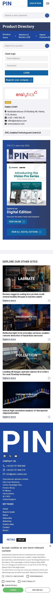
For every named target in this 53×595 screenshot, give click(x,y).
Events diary (8, 524)
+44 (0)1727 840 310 (15, 470)
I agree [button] (13, 590)
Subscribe (7, 518)
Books (5, 530)
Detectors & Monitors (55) (24, 36)
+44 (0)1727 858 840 (15, 466)
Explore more (9, 300)
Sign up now (35, 3)
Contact (6, 527)
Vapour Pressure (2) (44, 36)
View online (15, 221)
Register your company (17, 80)
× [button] (50, 546)
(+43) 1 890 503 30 (16, 117)
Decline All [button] (37, 590)
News (5, 515)
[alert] (26, 569)
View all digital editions (24, 232)
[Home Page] (7, 3)
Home (5, 509)
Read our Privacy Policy (39, 572)
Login (26, 73)
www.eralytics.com (16, 124)
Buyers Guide (9, 512)
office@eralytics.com (17, 121)
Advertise (7, 521)
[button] (3, 576)
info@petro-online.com (16, 474)
